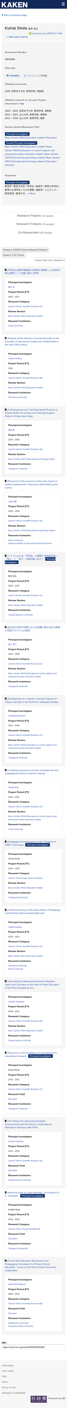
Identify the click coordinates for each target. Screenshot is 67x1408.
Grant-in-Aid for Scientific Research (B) (25, 378)
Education (52, 137)
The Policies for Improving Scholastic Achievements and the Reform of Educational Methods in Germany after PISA (28, 1124)
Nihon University (15, 540)
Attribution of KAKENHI (13, 1393)
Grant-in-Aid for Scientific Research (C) (25, 306)
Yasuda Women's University (20, 615)
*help (59, 33)
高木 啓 (11, 287)
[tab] (35, 216)
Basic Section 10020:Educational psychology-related (31, 530)
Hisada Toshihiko (16, 1141)
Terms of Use (9, 1387)
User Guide (8, 1371)
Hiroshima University (17, 397)
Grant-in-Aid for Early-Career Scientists (25, 878)
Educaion (9, 165)
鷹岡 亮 (11, 430)
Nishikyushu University (18, 1323)
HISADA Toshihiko (16, 1002)
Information (8, 1365)
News (5, 1382)
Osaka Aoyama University (19, 1040)
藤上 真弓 (12, 644)
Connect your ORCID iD (44, 33)
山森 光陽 (12, 501)
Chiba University (15, 326)
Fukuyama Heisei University (20, 1326)
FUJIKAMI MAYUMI (16, 716)
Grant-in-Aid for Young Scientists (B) (24, 1229)
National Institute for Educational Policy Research (30, 543)
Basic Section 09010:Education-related (25, 137)
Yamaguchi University (17, 469)
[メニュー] (63, 4)
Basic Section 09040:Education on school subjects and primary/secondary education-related (30, 150)
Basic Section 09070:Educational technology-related (31, 459)
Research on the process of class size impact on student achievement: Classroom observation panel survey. (31, 484)
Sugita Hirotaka (15, 358)
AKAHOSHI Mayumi (17, 1284)
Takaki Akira (13, 787)
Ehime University (15, 969)
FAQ (4, 1376)
